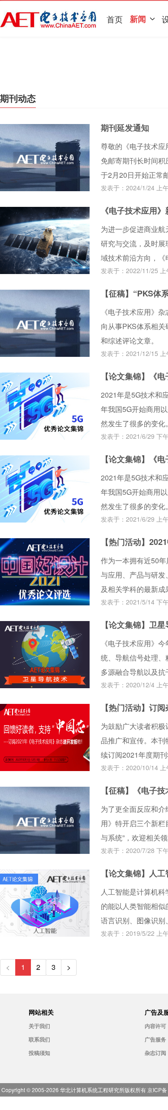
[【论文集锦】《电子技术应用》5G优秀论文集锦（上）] (45, 519)
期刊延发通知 (125, 127)
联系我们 (39, 1039)
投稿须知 (39, 1053)
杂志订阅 (155, 1053)
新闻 (138, 19)
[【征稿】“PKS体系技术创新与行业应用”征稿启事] (45, 354)
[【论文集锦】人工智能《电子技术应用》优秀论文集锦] (45, 934)
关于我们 (39, 1026)
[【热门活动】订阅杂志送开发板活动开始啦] (45, 768)
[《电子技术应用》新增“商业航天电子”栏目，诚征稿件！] (45, 271)
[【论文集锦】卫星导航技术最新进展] (45, 685)
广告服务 (155, 1039)
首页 (115, 19)
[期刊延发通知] (45, 188)
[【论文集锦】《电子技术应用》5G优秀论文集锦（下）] (45, 437)
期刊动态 (18, 97)
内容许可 (155, 1026)
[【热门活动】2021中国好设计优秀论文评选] (45, 602)
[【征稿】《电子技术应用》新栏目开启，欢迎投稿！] (45, 851)
